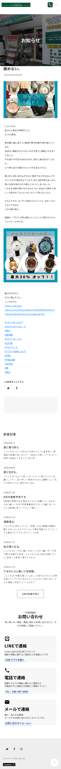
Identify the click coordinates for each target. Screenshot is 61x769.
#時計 (7, 330)
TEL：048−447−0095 (16, 691)
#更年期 (9, 334)
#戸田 (7, 355)
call (50, 5)
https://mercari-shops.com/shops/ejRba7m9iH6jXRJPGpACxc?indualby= (30, 310)
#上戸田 (9, 343)
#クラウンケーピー (13, 338)
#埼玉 (7, 372)
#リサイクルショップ (14, 322)
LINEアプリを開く (15, 660)
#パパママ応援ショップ (15, 351)
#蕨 (6, 367)
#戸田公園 (10, 359)
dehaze (56, 5)
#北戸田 (9, 363)
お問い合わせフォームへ (18, 723)
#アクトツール (11, 347)
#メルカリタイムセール (15, 326)
